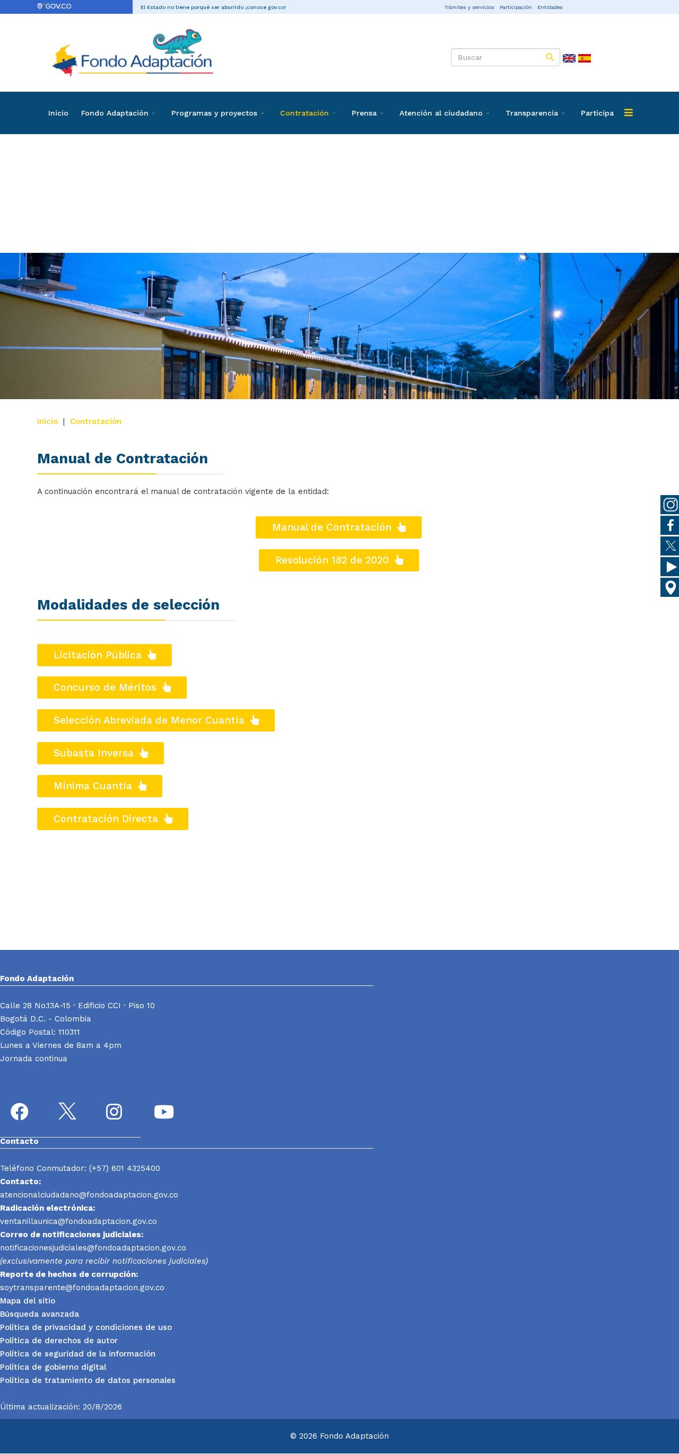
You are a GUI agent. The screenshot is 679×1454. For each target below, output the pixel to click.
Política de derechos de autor (59, 1340)
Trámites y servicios (469, 7)
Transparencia (532, 113)
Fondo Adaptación (115, 113)
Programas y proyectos (214, 113)
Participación (516, 7)
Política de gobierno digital (53, 1367)
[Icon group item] (21, 1113)
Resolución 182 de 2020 (333, 560)
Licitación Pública (99, 655)
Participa (597, 113)
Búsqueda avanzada (39, 1314)
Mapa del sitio (27, 1301)
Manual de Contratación (333, 527)
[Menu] (628, 113)
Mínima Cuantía (94, 786)
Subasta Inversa (95, 753)
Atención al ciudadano (441, 113)
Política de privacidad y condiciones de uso (86, 1327)
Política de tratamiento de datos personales (88, 1380)
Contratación (304, 113)
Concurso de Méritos (107, 687)
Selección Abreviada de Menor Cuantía (151, 720)
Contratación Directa (107, 819)
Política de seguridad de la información (77, 1354)
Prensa (364, 113)
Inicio (58, 113)
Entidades (550, 7)
